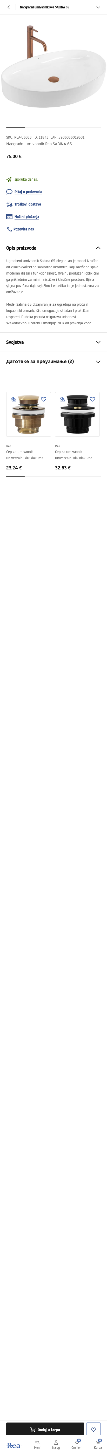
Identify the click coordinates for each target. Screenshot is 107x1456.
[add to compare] (13, 399)
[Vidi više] (98, 7)
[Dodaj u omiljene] (43, 399)
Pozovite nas (24, 229)
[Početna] (13, 1445)
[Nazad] (8, 7)
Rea (8, 446)
